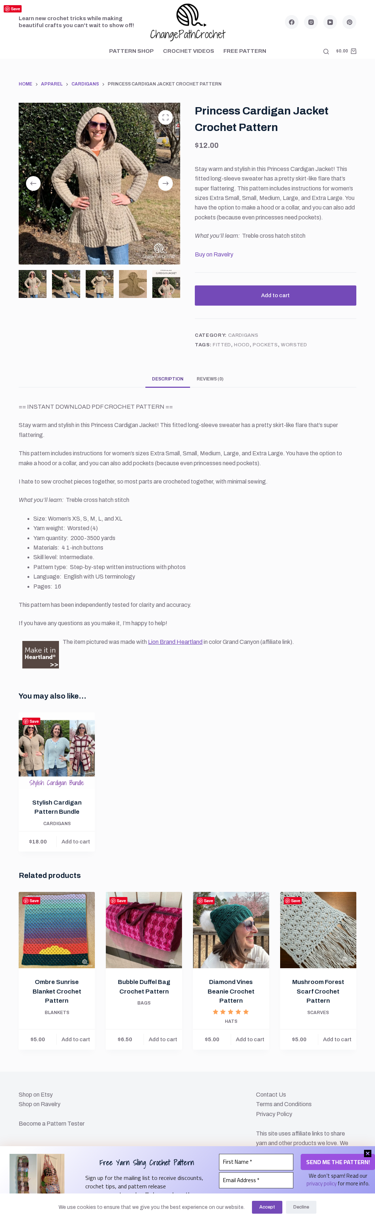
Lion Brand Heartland (175, 642)
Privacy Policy (274, 1114)
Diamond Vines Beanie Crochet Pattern (231, 991)
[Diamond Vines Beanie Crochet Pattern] (231, 930)
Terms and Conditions (284, 1104)
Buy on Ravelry (214, 254)
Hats (231, 1021)
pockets (265, 344)
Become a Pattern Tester (52, 1123)
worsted (294, 344)
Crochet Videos (188, 51)
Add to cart (275, 295)
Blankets (57, 1012)
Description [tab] (167, 379)
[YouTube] (330, 22)
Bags (144, 1003)
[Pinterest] (349, 22)
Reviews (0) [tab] (210, 379)
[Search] (326, 51)
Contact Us (271, 1094)
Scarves (318, 1012)
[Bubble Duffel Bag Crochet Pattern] (144, 930)
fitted (222, 344)
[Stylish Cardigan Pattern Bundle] (57, 750)
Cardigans (243, 335)
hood (242, 344)
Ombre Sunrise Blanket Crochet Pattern (57, 991)
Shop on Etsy (36, 1094)
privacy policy (322, 1183)
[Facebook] (292, 22)
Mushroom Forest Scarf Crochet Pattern (318, 991)
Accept (267, 1207)
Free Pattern (244, 51)
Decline (301, 1207)
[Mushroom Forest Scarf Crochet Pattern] (318, 930)
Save (15, 8)
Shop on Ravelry (39, 1104)
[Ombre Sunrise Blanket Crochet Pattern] (57, 930)
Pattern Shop (131, 51)
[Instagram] (311, 22)
